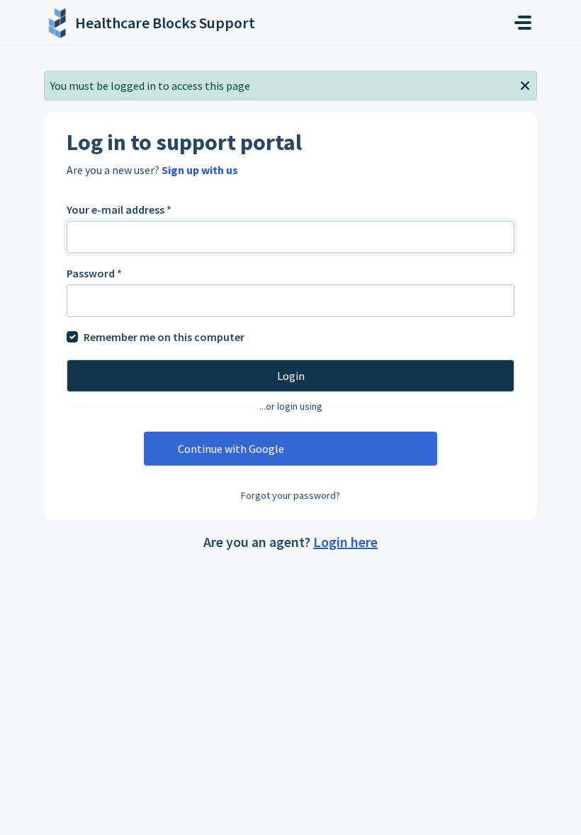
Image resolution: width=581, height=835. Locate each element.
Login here (345, 542)
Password (94, 273)
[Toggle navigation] (523, 22)
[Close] (525, 84)
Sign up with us (200, 170)
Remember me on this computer (164, 337)
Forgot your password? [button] (290, 495)
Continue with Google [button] (231, 449)
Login (291, 376)
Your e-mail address (119, 209)
